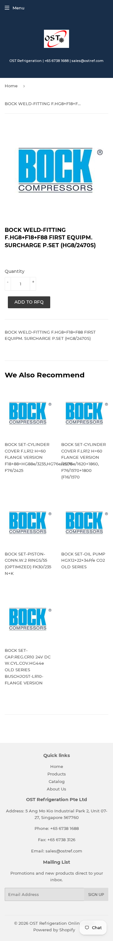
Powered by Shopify (54, 929)
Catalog (57, 781)
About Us (56, 788)
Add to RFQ (29, 302)
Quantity (14, 271)
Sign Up (96, 894)
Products (56, 773)
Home (11, 85)
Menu (18, 7)
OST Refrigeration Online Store (62, 923)
